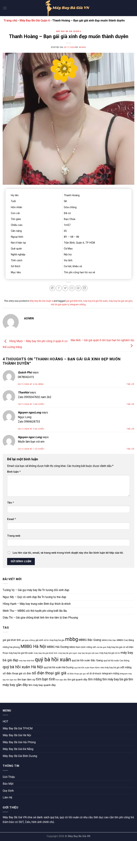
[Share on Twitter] (65, 288)
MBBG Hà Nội (33, 646)
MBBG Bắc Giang (90, 640)
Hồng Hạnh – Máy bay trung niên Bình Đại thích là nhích (37, 603)
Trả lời (130, 384)
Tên (10, 502)
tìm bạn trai (11, 680)
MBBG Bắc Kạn (109, 640)
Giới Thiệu (9, 777)
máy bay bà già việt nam (88, 653)
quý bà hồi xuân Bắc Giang (87, 660)
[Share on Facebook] (59, 288)
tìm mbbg (95, 679)
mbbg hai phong (11, 647)
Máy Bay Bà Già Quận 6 (35, 20)
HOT (5, 721)
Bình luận (14, 471)
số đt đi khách (93, 673)
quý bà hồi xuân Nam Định (87, 667)
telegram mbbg (78, 304)
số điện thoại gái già (49, 673)
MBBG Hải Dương (58, 647)
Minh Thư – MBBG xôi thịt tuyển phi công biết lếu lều (35, 610)
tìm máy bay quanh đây (42, 685)
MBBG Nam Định (77, 647)
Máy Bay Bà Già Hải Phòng (19, 742)
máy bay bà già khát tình (45, 653)
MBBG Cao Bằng (125, 640)
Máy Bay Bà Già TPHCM (17, 728)
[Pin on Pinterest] (78, 288)
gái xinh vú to (42, 640)
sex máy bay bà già (110, 667)
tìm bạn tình (45, 679)
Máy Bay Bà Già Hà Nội (17, 735)
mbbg (71, 639)
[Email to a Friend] (72, 288)
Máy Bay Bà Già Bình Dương (20, 756)
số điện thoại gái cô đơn (17, 673)
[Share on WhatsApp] (52, 288)
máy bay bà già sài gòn (120, 301)
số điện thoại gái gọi (76, 674)
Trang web (13, 535)
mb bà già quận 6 (60, 304)
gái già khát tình (74, 301)
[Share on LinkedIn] (85, 288)
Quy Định (8, 790)
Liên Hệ (7, 797)
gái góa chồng (28, 640)
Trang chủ (10, 20)
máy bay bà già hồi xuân (95, 301)
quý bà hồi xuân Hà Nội (23, 667)
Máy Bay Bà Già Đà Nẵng (18, 749)
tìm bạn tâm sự (26, 679)
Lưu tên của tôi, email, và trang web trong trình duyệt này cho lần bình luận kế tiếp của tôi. (68, 552)
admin (82, 47)
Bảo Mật (8, 783)
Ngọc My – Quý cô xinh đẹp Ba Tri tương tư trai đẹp (34, 597)
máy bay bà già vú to (109, 653)
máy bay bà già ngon (67, 653)
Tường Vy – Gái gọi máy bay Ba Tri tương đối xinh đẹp (36, 590)
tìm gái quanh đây (77, 679)
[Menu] (5, 8)
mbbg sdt (91, 647)
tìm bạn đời (61, 679)
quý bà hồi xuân (53, 659)
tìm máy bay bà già (115, 679)
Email (11, 519)
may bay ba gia (56, 640)
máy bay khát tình (26, 660)
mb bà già (101, 647)
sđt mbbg (125, 667)
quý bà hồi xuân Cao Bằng (116, 660)
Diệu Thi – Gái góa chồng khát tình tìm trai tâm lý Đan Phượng (40, 617)
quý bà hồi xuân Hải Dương (58, 667)
